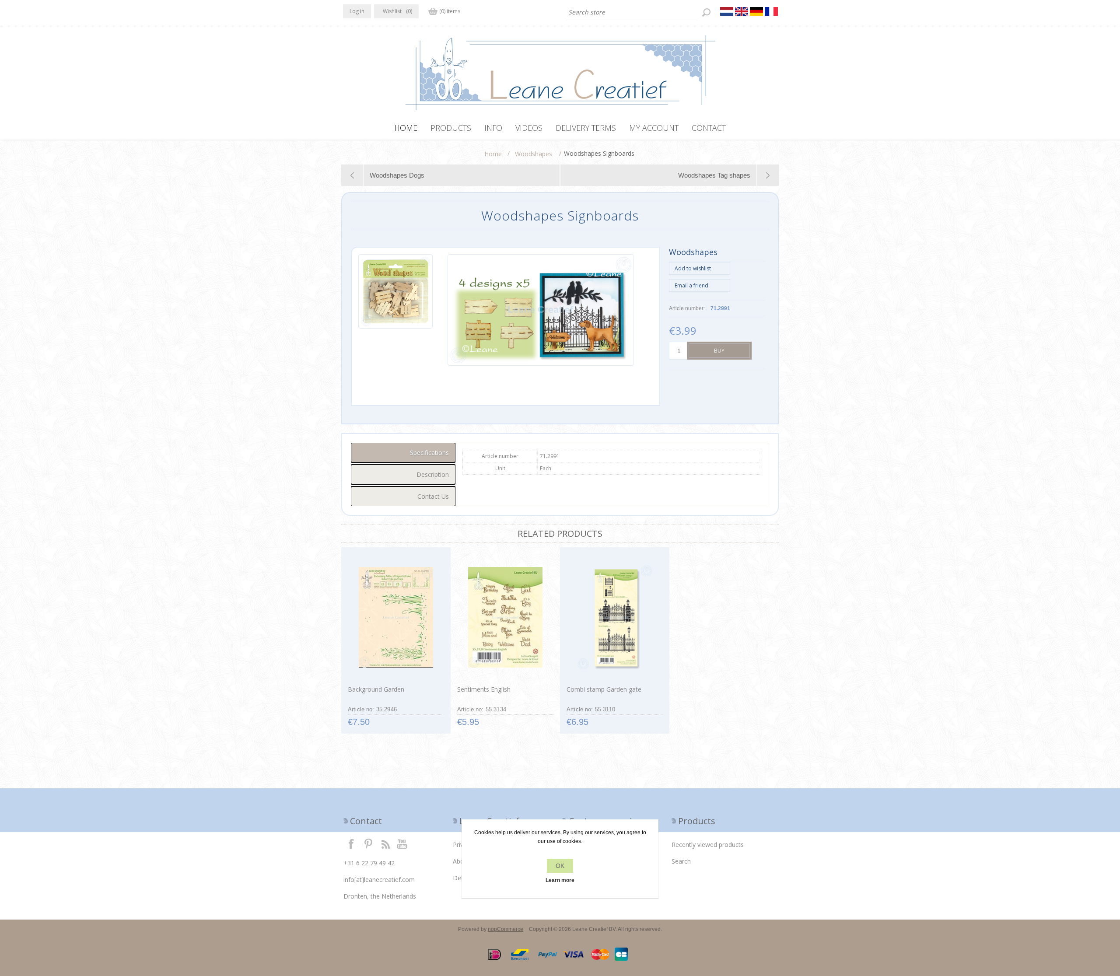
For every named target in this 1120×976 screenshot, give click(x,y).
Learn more (560, 880)
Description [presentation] (432, 474)
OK (560, 865)
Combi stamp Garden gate (604, 689)
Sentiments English (484, 689)
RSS (385, 843)
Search (681, 861)
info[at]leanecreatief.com (379, 879)
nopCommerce (505, 929)
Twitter (368, 843)
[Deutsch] (756, 11)
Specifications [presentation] (429, 452)
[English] (742, 11)
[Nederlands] (727, 11)
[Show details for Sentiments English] (505, 617)
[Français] (771, 11)
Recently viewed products (708, 844)
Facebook (351, 843)
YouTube (402, 843)
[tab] (403, 452)
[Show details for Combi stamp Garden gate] (614, 617)
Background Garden (376, 689)
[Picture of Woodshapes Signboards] (395, 310)
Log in (357, 11)
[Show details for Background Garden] (395, 617)
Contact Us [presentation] (433, 496)
